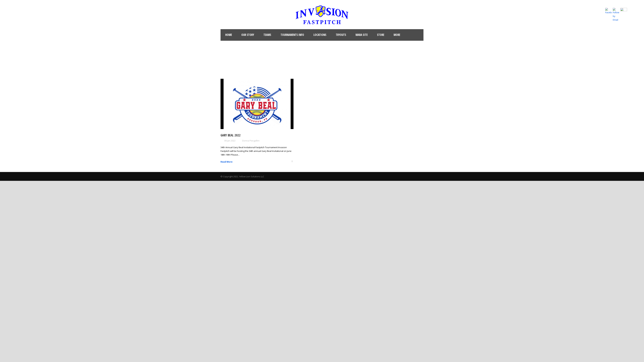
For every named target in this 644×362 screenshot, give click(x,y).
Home (228, 35)
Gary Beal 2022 (230, 135)
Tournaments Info (292, 35)
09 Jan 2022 (229, 140)
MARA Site (362, 35)
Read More (226, 161)
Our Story (247, 35)
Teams (267, 35)
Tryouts (341, 35)
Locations (319, 35)
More (397, 35)
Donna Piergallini (250, 140)
